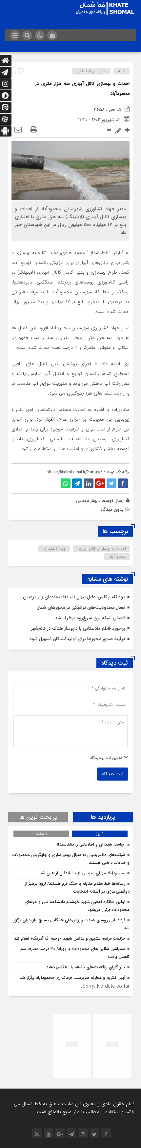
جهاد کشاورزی (54, 548)
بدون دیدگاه (112, 509)
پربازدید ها (103, 817)
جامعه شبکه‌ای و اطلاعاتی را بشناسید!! (91, 844)
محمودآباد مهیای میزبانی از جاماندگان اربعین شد (82, 873)
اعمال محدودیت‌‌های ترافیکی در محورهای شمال (80, 607)
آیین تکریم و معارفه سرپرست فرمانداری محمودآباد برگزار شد (72, 977)
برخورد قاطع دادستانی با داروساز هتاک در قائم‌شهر (78, 628)
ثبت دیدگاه (112, 774)
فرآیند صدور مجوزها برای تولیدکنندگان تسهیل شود (77, 638)
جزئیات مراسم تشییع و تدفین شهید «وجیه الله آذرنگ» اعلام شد (69, 938)
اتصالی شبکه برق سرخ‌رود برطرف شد (90, 618)
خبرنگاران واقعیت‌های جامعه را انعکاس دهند (85, 967)
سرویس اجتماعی (91, 71)
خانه (121, 71)
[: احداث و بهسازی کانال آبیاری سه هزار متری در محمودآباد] (18, 130)
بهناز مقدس (87, 500)
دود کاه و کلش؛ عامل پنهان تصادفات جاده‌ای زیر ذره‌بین (74, 597)
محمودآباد (117, 556)
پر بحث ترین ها (38, 817)
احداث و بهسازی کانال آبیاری (101, 548)
